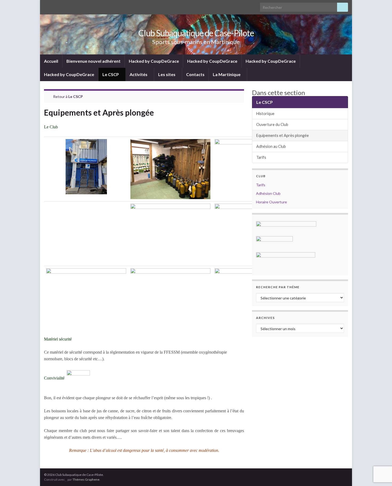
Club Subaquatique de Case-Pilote (196, 33)
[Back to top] (380, 474)
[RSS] (46, 6)
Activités (139, 74)
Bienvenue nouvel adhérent (93, 61)
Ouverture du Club (272, 124)
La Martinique (227, 74)
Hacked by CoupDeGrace (154, 61)
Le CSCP (111, 74)
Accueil (51, 61)
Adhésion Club (268, 193)
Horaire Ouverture (271, 202)
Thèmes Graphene (86, 479)
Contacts (195, 74)
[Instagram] (63, 6)
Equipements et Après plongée (282, 135)
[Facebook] (55, 6)
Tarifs (261, 157)
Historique (265, 113)
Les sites (167, 74)
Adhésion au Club (271, 146)
